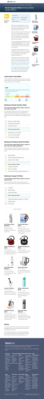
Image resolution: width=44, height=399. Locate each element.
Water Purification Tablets (7, 366)
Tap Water (20, 382)
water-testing (14, 60)
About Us (7, 394)
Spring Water (34, 386)
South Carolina (13, 5)
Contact (11, 394)
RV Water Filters (15, 363)
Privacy (15, 394)
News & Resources (15, 21)
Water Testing (21, 377)
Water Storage (35, 388)
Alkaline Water (35, 377)
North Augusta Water (20, 5)
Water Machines (8, 384)
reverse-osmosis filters (21, 63)
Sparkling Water (35, 385)
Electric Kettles (22, 356)
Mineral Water (34, 382)
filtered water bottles (25, 61)
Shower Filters (14, 387)
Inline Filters (14, 380)
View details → (8, 93)
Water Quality (22, 374)
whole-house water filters (23, 64)
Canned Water (35, 379)
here (21, 55)
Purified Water (35, 384)
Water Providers (7, 5)
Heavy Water (34, 381)
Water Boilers (21, 369)
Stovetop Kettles (22, 368)
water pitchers (18, 61)
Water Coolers (8, 385)
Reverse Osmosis (8, 363)
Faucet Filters (14, 378)
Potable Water (21, 381)
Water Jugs (7, 382)
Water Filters (15, 374)
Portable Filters (15, 353)
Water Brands (27, 355)
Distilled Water (35, 380)
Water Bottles (28, 353)
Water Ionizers (8, 359)
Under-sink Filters (15, 384)
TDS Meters (21, 376)
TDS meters (13, 63)
